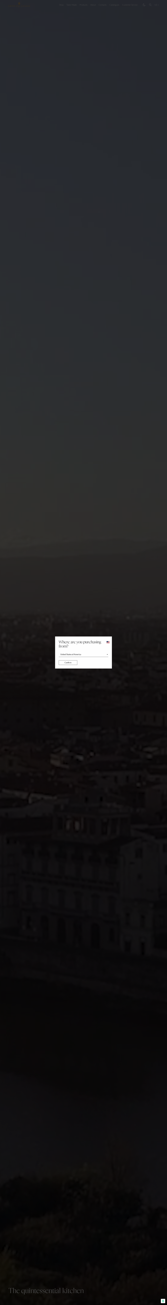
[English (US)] (108, 642)
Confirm (68, 662)
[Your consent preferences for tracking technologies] (163, 1301)
